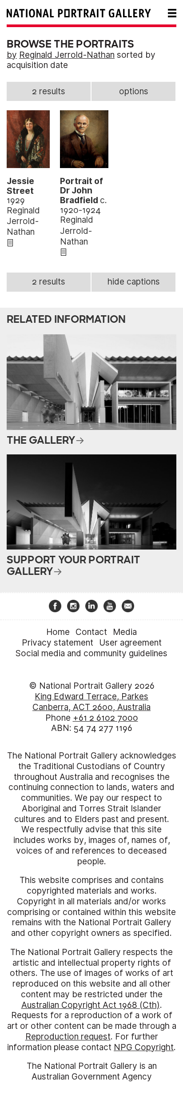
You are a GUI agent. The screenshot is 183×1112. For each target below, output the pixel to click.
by (12, 55)
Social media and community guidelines (91, 653)
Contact (91, 632)
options (133, 91)
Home (58, 632)
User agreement (130, 643)
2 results (48, 91)
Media (125, 632)
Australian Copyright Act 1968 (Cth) (90, 1005)
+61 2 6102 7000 (105, 718)
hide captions (133, 282)
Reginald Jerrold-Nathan (67, 55)
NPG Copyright (144, 1047)
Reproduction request (68, 1037)
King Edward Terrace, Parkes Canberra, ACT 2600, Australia (91, 701)
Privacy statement (57, 643)
